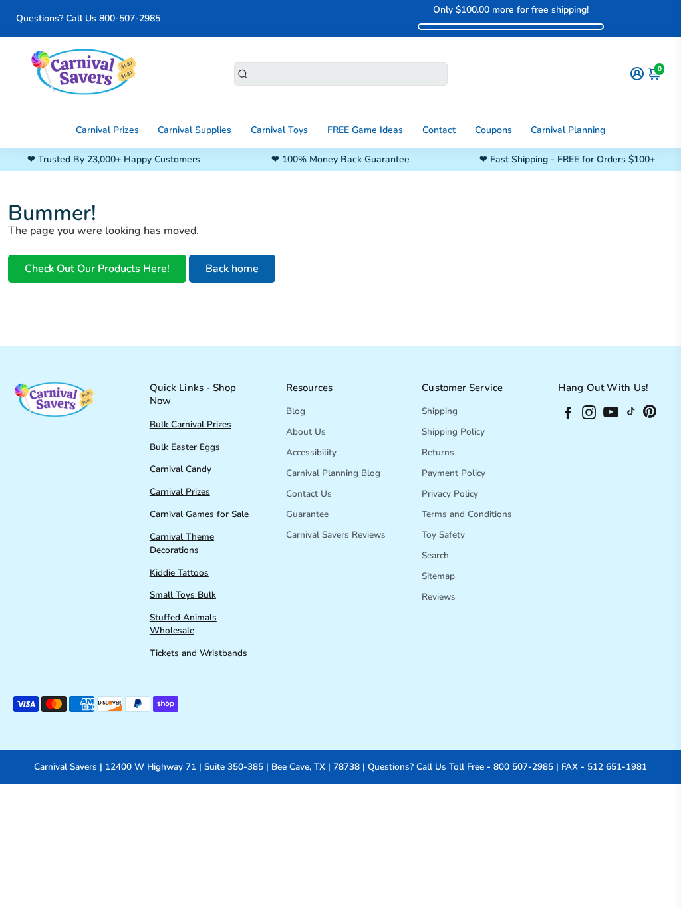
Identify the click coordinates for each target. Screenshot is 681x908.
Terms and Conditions (467, 514)
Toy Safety (443, 534)
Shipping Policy (453, 431)
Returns (438, 452)
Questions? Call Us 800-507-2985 (88, 18)
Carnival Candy (180, 469)
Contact (439, 130)
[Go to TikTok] (631, 414)
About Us (306, 431)
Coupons (493, 130)
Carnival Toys (279, 130)
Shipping (440, 411)
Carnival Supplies (194, 130)
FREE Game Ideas (365, 130)
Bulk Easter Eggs (185, 447)
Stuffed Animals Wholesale (183, 624)
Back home (232, 268)
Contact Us (309, 493)
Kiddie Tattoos (179, 572)
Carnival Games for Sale (199, 514)
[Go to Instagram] (589, 414)
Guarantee (307, 514)
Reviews (439, 596)
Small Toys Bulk (183, 594)
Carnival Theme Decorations (182, 543)
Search (435, 555)
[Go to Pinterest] (649, 414)
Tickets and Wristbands (198, 653)
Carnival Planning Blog (333, 473)
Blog (295, 411)
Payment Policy (453, 473)
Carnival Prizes (107, 130)
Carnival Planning (568, 130)
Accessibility (311, 452)
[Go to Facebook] (568, 414)
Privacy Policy (450, 493)
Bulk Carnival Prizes (190, 424)
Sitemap (438, 576)
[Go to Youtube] (611, 414)
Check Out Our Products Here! (97, 268)
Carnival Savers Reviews (336, 534)
